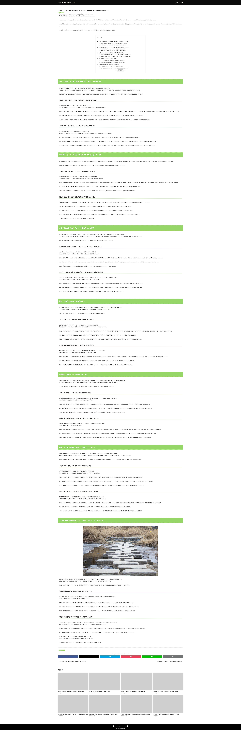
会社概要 (125, 726)
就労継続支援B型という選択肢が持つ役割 (109, 64)
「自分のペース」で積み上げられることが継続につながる (113, 45)
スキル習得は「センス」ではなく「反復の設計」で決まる (113, 49)
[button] (68, 656)
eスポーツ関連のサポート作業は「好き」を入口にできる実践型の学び (116, 56)
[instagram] (178, 2)
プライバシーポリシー (118, 726)
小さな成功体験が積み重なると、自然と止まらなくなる (113, 62)
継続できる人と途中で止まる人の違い (108, 58)
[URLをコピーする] (173, 656)
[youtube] (182, 2)
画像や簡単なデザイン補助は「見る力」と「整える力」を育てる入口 (115, 54)
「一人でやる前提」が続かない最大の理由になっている (113, 60)
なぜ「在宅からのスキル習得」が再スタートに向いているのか (114, 41)
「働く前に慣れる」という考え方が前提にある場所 (112, 66)
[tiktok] (180, 2)
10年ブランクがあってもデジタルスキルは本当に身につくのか (114, 47)
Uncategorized (61, 12)
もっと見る (120, 70)
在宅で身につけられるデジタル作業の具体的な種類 (111, 53)
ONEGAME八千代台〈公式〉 (67, 2)
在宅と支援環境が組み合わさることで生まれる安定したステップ (115, 68)
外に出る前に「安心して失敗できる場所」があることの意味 (114, 43)
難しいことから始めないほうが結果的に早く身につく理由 (113, 50)
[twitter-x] (176, 2)
